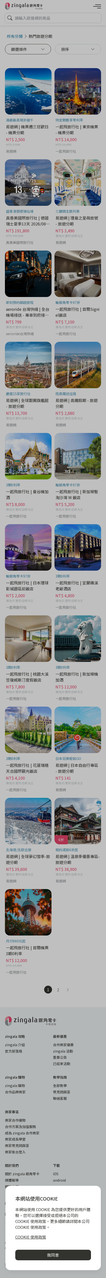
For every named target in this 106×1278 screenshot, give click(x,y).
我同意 (53, 1255)
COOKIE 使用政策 (30, 1237)
